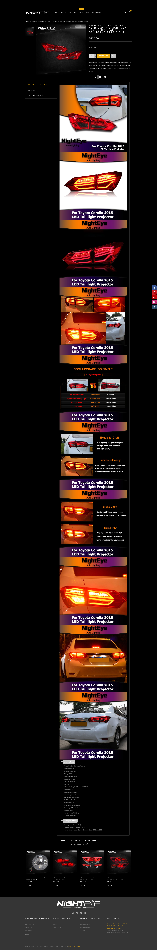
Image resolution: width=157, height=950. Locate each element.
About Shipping (85, 927)
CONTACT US (30, 924)
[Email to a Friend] (100, 77)
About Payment (85, 924)
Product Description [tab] (37, 84)
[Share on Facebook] (91, 77)
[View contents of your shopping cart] (129, 12)
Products (34, 21)
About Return (84, 931)
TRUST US (28, 931)
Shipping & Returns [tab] (36, 95)
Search (55, 924)
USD (128, 2)
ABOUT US (29, 927)
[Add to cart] (30, 885)
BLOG (27, 934)
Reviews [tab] (31, 90)
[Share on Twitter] (95, 77)
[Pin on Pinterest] (105, 77)
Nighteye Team (74, 946)
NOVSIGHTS (57, 927)
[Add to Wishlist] (113, 56)
